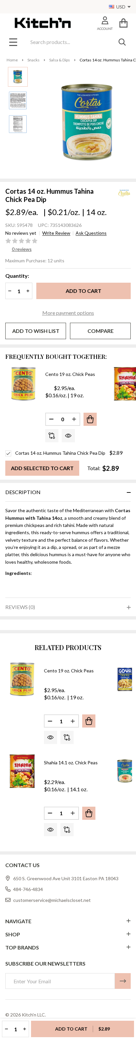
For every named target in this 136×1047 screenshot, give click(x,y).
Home (12, 59)
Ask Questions (91, 233)
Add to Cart (83, 291)
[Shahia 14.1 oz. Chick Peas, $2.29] (22, 771)
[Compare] (51, 435)
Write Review (56, 233)
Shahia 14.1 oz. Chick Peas (71, 762)
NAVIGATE (18, 921)
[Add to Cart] (90, 419)
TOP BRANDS (22, 947)
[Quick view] (68, 435)
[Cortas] (116, 192)
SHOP (12, 934)
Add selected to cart (42, 468)
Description (23, 492)
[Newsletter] (123, 981)
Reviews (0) (20, 607)
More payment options (68, 313)
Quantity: (17, 276)
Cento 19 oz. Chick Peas (70, 374)
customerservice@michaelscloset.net (52, 900)
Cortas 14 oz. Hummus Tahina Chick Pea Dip (60, 453)
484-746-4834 (28, 889)
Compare (100, 331)
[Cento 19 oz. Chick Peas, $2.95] (22, 679)
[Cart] (123, 22)
